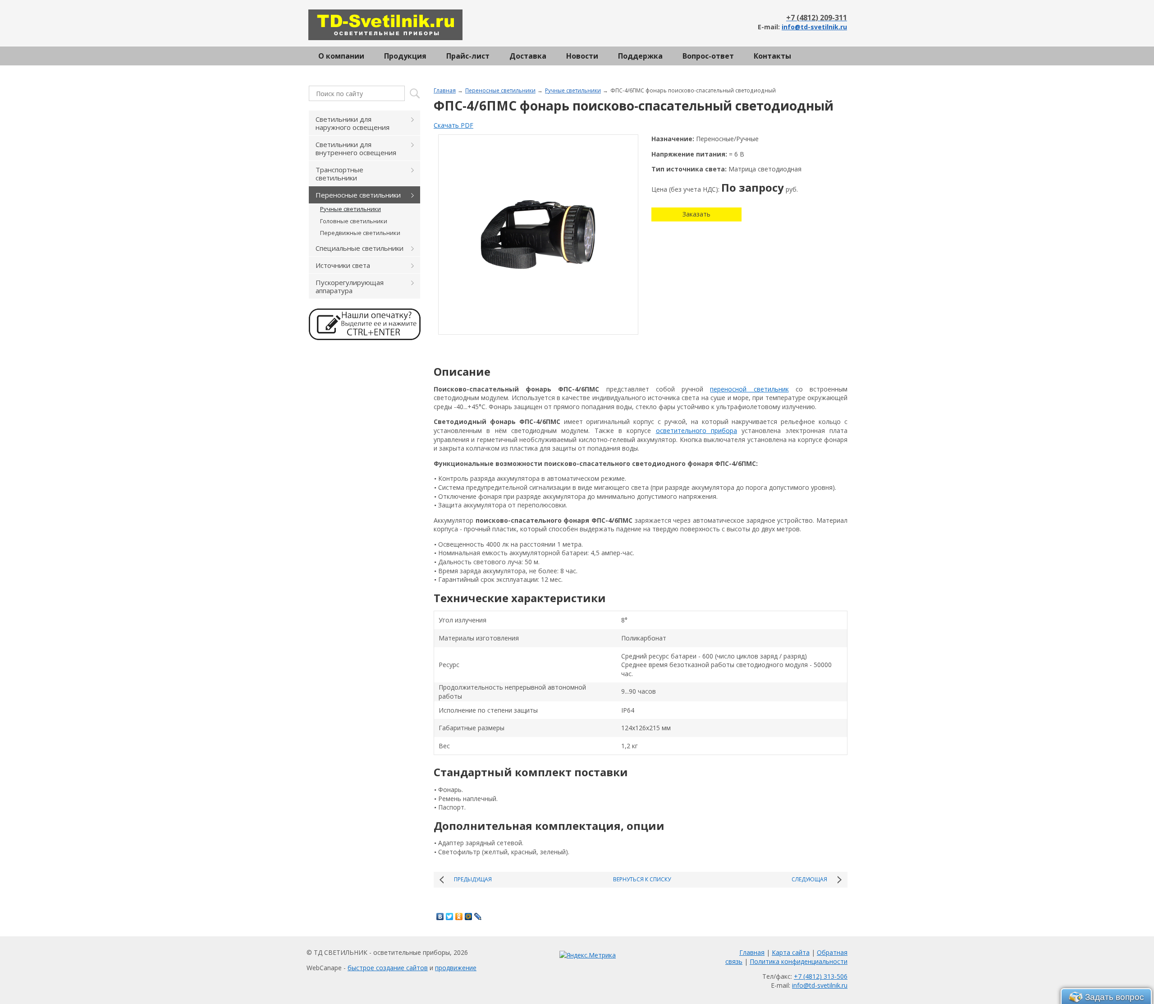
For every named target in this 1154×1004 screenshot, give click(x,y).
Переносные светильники (500, 90)
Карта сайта (791, 952)
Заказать (696, 214)
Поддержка (640, 56)
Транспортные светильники (339, 173)
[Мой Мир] (468, 916)
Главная (445, 90)
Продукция (405, 56)
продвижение (455, 967)
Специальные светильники (359, 248)
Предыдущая (473, 879)
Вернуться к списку (642, 879)
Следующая (809, 879)
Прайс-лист (468, 56)
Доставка (527, 56)
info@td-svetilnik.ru (814, 27)
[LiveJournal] (478, 916)
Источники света (343, 265)
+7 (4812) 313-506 (820, 976)
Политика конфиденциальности (798, 961)
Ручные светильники (573, 90)
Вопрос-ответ (708, 56)
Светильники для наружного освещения (352, 123)
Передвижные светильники (360, 233)
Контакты (772, 56)
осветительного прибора (696, 430)
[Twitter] (449, 916)
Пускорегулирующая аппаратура (350, 286)
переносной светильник (749, 389)
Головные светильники (353, 221)
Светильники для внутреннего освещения (356, 148)
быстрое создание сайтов (388, 967)
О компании (341, 56)
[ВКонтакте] (440, 916)
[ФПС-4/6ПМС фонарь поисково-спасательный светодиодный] (538, 234)
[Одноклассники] (459, 916)
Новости (582, 56)
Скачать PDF (453, 125)
